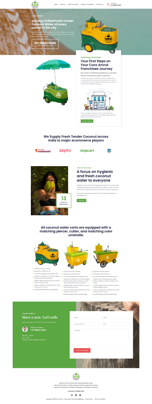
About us (63, 4)
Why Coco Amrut (73, 4)
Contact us (99, 4)
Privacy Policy (89, 399)
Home (56, 4)
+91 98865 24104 (116, 4)
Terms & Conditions (99, 399)
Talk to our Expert (36, 328)
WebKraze (81, 399)
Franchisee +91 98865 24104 (76, 391)
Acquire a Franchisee (87, 4)
